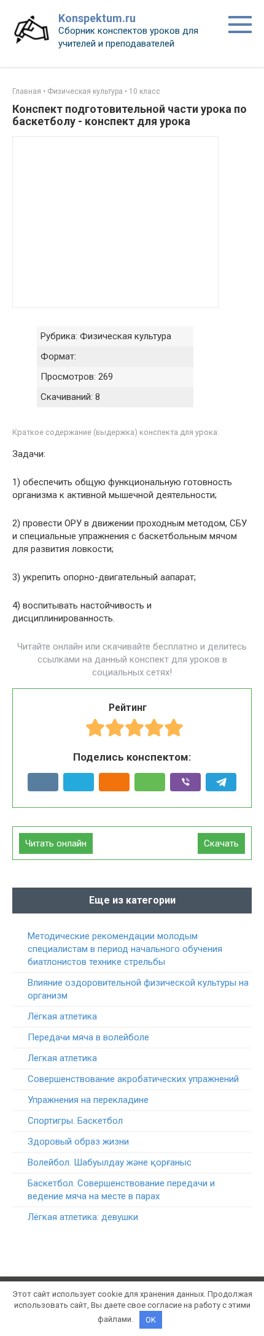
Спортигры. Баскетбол (75, 1120)
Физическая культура (85, 91)
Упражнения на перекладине (88, 1099)
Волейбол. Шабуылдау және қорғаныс (110, 1162)
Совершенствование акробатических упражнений (133, 1079)
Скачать (221, 843)
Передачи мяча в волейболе (88, 1037)
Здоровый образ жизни (78, 1141)
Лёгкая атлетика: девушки (83, 1217)
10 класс (144, 91)
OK (151, 1319)
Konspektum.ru (97, 18)
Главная (26, 91)
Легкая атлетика (62, 1058)
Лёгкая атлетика (62, 1016)
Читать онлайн (56, 843)
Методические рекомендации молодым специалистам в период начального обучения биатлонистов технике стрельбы (125, 949)
